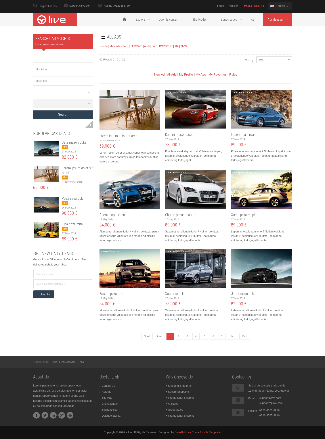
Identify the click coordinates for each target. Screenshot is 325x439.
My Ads (201, 74)
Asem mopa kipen (112, 215)
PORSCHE (166, 46)
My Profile (186, 74)
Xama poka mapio (243, 215)
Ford (154, 46)
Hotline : (253, 410)
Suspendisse (109, 409)
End (244, 336)
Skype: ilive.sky (48, 6)
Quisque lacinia (111, 415)
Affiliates (173, 403)
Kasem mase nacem (179, 135)
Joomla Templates (211, 432)
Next (232, 336)
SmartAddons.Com (186, 432)
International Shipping (181, 397)
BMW (183, 46)
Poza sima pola (73, 198)
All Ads (171, 74)
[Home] (124, 19)
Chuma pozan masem (180, 215)
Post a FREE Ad (254, 6)
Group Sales (175, 409)
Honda (103, 46)
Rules (233, 74)
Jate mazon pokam (75, 142)
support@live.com (80, 5)
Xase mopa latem (177, 294)
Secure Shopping (178, 391)
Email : (252, 398)
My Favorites (217, 74)
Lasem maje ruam (243, 135)
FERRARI (136, 46)
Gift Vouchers (110, 403)
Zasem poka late (111, 294)
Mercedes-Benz (119, 46)
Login (220, 6)
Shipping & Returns (179, 385)
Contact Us (108, 385)
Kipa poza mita (72, 224)
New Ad (159, 74)
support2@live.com (271, 403)
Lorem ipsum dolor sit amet (118, 136)
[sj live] (55, 19)
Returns (106, 391)
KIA (176, 46)
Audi (147, 46)
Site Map (107, 397)
